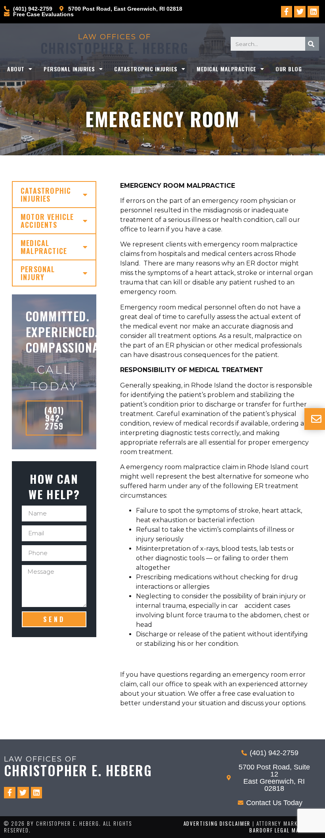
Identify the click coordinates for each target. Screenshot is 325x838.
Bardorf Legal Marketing (285, 830)
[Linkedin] (313, 11)
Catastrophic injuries (146, 69)
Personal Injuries (69, 69)
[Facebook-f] (286, 11)
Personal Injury (38, 273)
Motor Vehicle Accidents (47, 221)
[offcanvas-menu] (316, 419)
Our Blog (288, 69)
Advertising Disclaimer (217, 823)
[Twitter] (300, 11)
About (16, 69)
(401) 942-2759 (54, 418)
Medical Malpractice (226, 69)
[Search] (312, 44)
